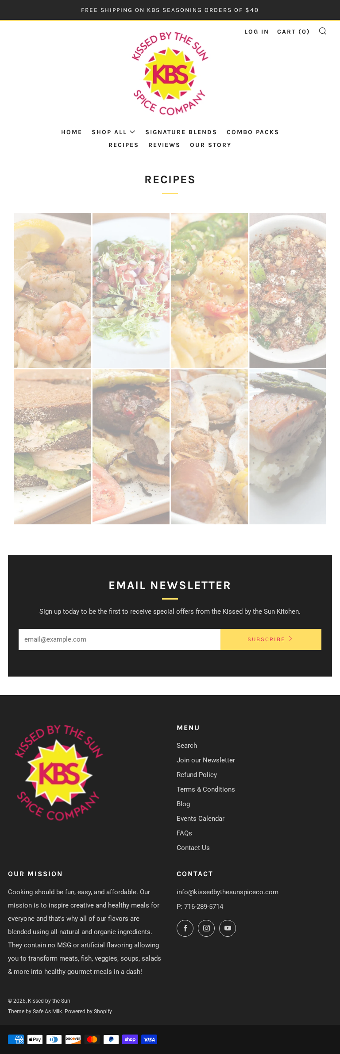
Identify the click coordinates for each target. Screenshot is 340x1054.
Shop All (109, 132)
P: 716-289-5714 (200, 907)
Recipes (123, 145)
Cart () (293, 31)
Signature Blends (181, 132)
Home (71, 132)
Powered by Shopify (88, 1011)
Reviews (164, 145)
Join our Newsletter (206, 760)
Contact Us (193, 848)
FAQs (184, 833)
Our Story (211, 145)
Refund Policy (197, 775)
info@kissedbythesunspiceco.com (227, 892)
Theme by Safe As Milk (35, 1011)
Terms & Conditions (206, 789)
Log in (256, 31)
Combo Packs (253, 132)
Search (187, 746)
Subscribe (266, 639)
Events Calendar (200, 819)
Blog (183, 804)
